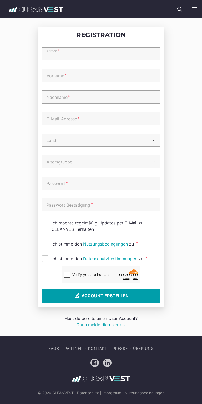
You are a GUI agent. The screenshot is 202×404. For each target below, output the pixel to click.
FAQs (54, 348)
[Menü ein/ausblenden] (194, 9)
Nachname (58, 97)
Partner (73, 348)
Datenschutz (88, 393)
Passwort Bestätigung (70, 205)
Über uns (143, 348)
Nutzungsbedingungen (105, 244)
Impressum (111, 393)
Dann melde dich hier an (101, 324)
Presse (120, 348)
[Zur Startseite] (35, 9)
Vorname (57, 75)
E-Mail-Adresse (63, 118)
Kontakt (97, 348)
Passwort (57, 183)
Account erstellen (105, 295)
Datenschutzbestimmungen (110, 258)
